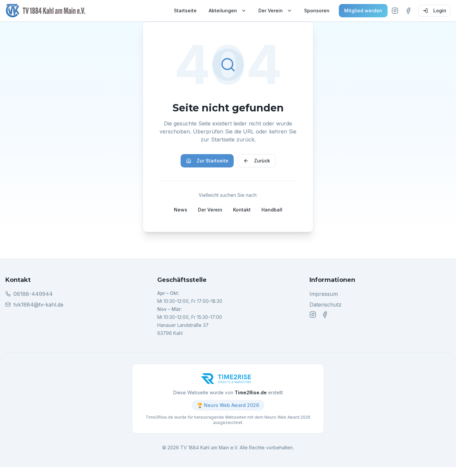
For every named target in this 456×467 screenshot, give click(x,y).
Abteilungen (223, 10)
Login (439, 10)
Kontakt (242, 209)
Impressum (323, 294)
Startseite (185, 10)
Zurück (262, 160)
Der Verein (270, 10)
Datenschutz (325, 304)
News (180, 209)
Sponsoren (316, 10)
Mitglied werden (363, 10)
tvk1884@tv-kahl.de (38, 304)
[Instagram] (395, 11)
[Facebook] (408, 11)
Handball (271, 209)
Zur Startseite (212, 160)
